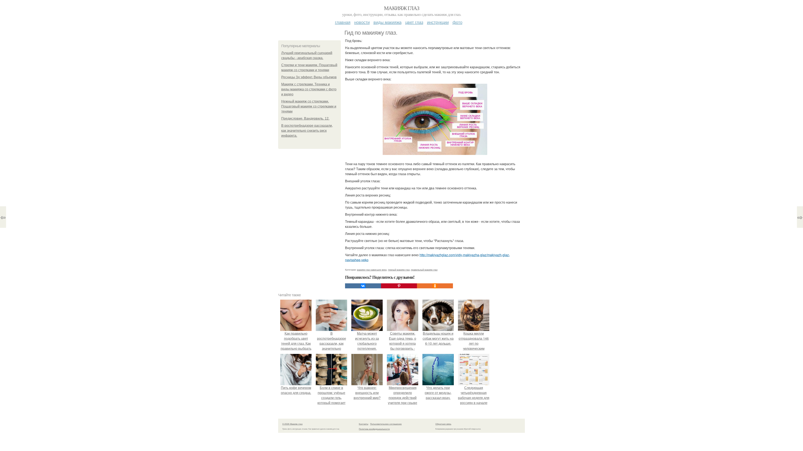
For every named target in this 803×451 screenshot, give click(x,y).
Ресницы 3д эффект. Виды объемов (309, 77)
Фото (457, 22)
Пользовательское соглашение (386, 423)
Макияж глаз (401, 7)
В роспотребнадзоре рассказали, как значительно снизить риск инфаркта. (307, 130)
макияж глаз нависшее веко (372, 269)
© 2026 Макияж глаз (292, 423)
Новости (362, 22)
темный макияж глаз (399, 269)
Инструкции (438, 22)
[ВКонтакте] (363, 285)
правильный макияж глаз (424, 269)
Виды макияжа (387, 22)
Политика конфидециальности (374, 428)
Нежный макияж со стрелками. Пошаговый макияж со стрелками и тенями (308, 106)
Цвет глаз (414, 22)
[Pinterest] (399, 285)
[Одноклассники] (435, 285)
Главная (342, 22)
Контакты (363, 423)
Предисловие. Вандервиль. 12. (305, 118)
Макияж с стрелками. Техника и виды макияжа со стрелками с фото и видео (308, 89)
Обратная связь (443, 423)
